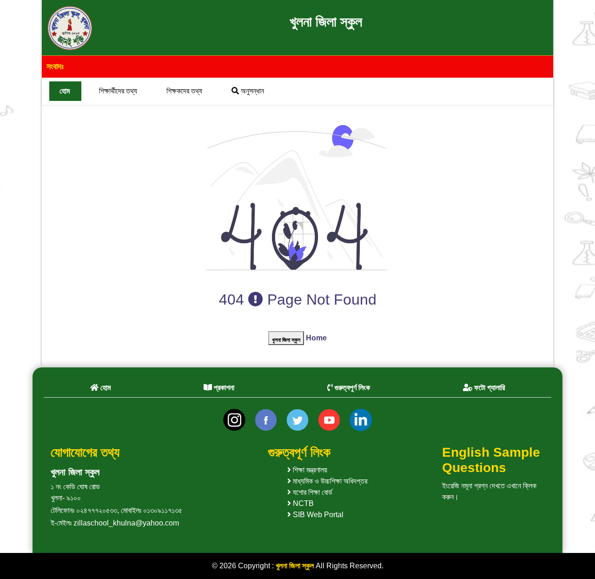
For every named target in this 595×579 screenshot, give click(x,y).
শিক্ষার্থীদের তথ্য (118, 91)
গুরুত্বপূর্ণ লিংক (351, 388)
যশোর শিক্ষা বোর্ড (311, 492)
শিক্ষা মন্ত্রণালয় (309, 470)
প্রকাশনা (223, 388)
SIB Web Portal (317, 515)
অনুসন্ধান (251, 91)
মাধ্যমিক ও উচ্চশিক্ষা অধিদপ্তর (329, 481)
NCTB (302, 503)
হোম (65, 91)
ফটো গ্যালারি (488, 388)
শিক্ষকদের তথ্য (184, 91)
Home (316, 338)
